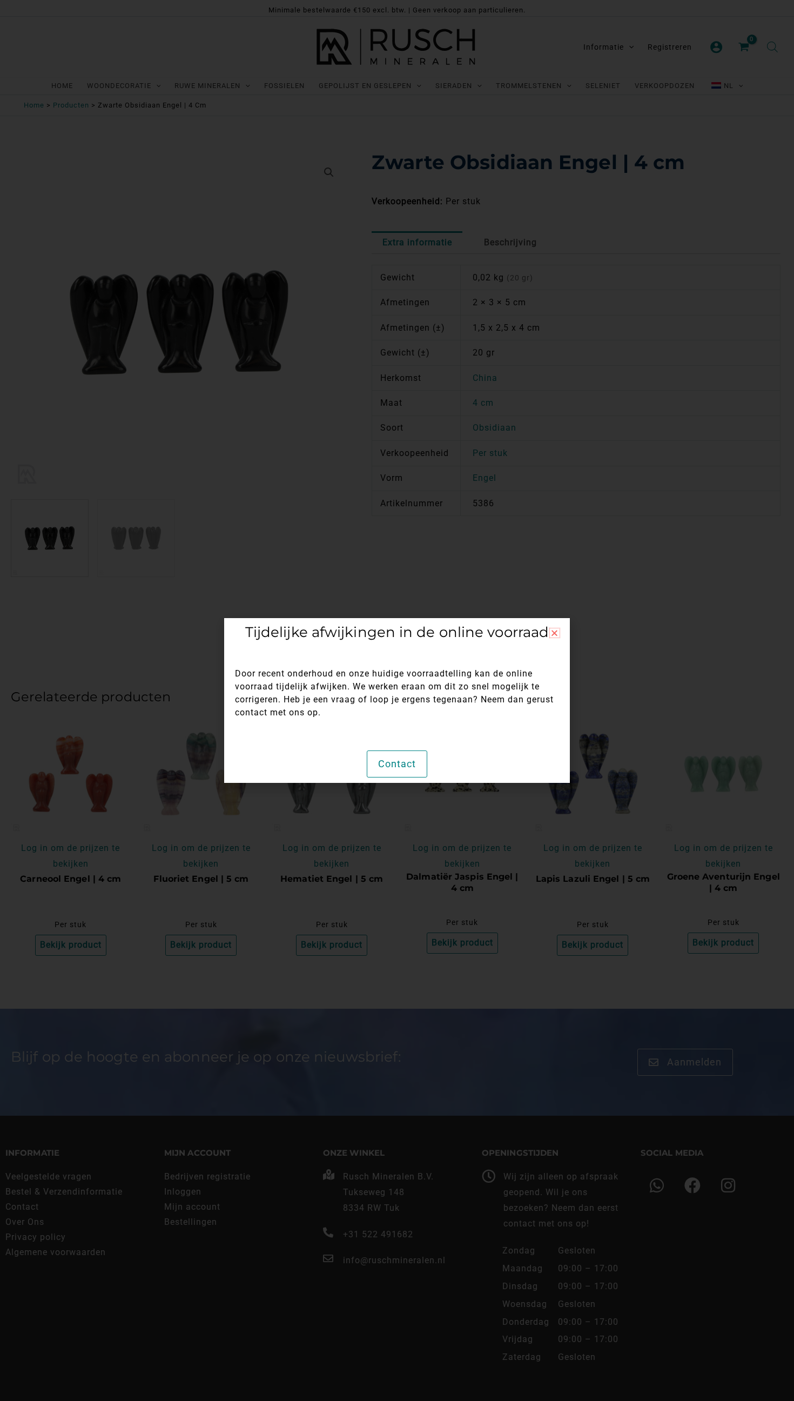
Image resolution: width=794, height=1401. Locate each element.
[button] (554, 633)
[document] (397, 700)
